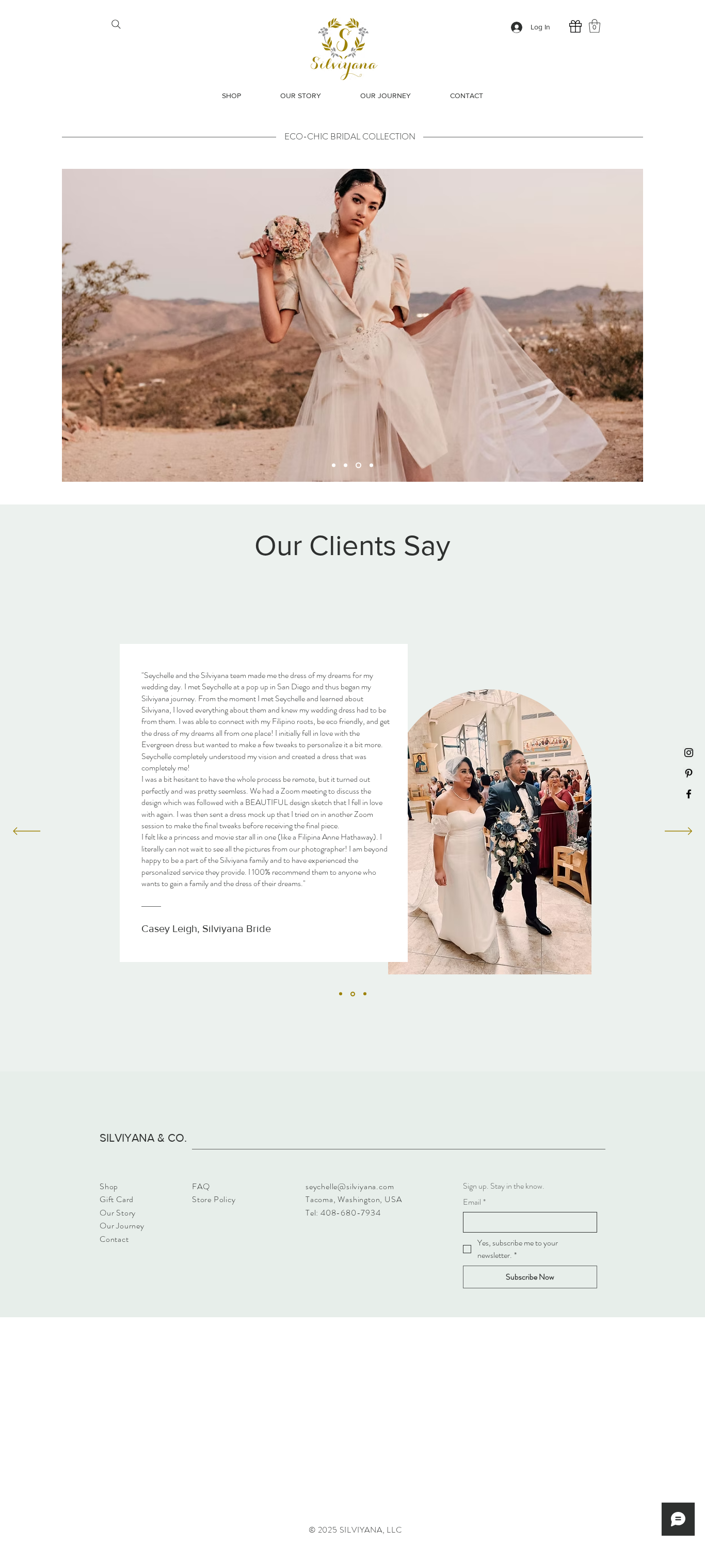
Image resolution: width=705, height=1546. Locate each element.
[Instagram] (689, 753)
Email (474, 1202)
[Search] (116, 24)
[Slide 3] (357, 465)
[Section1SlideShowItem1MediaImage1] (340, 994)
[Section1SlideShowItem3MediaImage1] (364, 993)
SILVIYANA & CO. (143, 1138)
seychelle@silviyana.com (350, 1186)
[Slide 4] (370, 465)
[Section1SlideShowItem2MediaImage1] (352, 994)
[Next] (678, 832)
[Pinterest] (689, 773)
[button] (594, 26)
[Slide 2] (345, 465)
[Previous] (26, 832)
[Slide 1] (333, 465)
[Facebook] (689, 794)
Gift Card (117, 1199)
